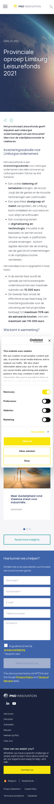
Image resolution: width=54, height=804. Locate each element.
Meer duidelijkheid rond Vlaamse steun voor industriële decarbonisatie (26, 500)
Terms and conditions (14, 795)
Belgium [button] (21, 780)
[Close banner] (49, 341)
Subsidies (9, 724)
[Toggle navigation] (5, 6)
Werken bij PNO (11, 735)
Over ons (8, 740)
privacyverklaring (14, 649)
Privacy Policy (24, 677)
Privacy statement (12, 788)
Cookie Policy (31, 788)
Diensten (8, 719)
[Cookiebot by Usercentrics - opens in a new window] (31, 341)
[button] (51, 6)
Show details (38, 432)
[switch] (46, 401)
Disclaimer (32, 795)
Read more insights (27, 539)
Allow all (27, 441)
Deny (27, 460)
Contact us (27, 769)
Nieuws (7, 730)
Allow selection (27, 451)
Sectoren (9, 713)
